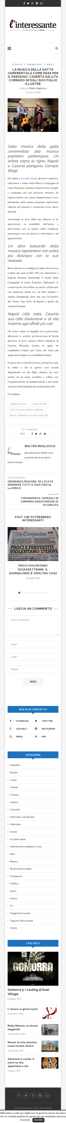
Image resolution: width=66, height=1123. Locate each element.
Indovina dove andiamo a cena (25, 846)
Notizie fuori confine (21, 868)
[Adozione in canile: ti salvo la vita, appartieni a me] (49, 1059)
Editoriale (15, 824)
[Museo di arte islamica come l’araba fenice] (49, 1042)
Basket (14, 772)
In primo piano (34, 64)
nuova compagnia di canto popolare (29, 415)
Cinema (14, 787)
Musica (50, 64)
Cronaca (14, 794)
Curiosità (15, 809)
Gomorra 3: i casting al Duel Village (28, 992)
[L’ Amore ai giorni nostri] (49, 1009)
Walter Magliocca (38, 88)
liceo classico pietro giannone (26, 410)
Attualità (17, 64)
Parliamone (16, 876)
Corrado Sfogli (29, 178)
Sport (13, 890)
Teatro (13, 898)
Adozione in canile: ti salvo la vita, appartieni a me (21, 1062)
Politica (14, 883)
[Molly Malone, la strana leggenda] (49, 1025)
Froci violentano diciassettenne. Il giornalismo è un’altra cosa (33, 569)
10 (47, 593)
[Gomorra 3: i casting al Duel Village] (33, 953)
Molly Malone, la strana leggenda (23, 1027)
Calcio (13, 779)
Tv (11, 905)
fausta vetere (39, 404)
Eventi (13, 831)
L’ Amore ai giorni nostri (23, 1009)
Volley (13, 927)
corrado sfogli (18, 404)
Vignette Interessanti (21, 920)
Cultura (14, 802)
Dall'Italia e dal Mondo (22, 816)
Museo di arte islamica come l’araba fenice (22, 1044)
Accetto (38, 1119)
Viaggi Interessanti (20, 913)
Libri (12, 853)
